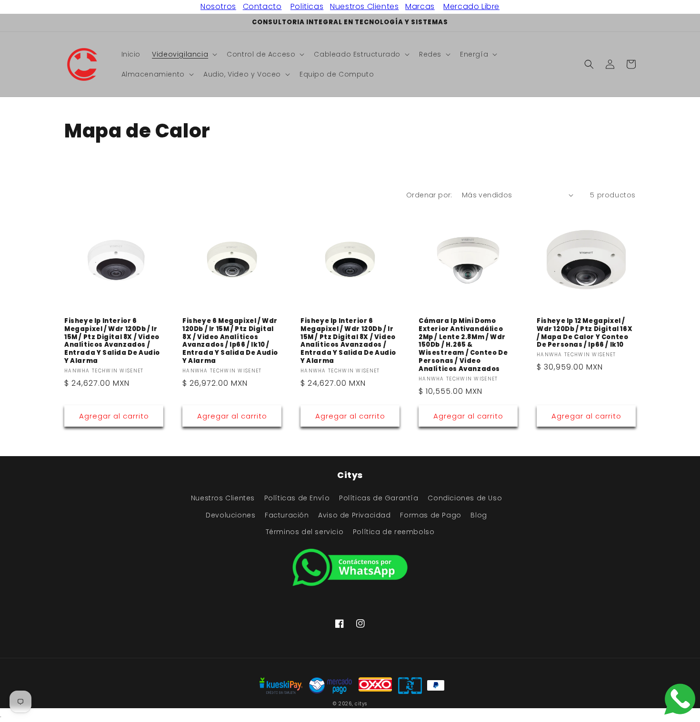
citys (361, 703)
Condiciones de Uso (465, 498)
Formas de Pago (430, 515)
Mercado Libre (471, 6)
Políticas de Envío (297, 498)
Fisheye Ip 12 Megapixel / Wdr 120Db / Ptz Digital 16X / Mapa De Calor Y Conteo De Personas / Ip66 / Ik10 (584, 333)
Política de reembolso (394, 532)
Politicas (306, 6)
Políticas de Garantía (379, 498)
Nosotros (218, 6)
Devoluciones (230, 515)
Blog (478, 515)
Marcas (420, 6)
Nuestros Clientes (364, 6)
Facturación (287, 515)
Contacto (262, 6)
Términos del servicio (305, 532)
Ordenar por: (429, 195)
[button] (183, 54)
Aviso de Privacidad (354, 515)
